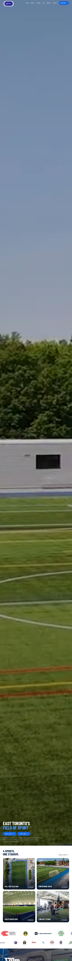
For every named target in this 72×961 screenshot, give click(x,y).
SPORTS (33, 2)
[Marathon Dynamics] (50, 942)
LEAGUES (39, 2)
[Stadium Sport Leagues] (18, 933)
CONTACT (49, 2)
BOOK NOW (63, 2)
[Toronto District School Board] (42, 933)
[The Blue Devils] (36, 942)
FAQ (43, 2)
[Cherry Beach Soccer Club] (54, 933)
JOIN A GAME (23, 833)
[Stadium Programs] (31, 933)
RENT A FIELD (8, 833)
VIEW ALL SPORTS (63, 854)
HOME (27, 2)
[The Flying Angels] (59, 942)
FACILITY (55, 2)
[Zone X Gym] (21, 942)
